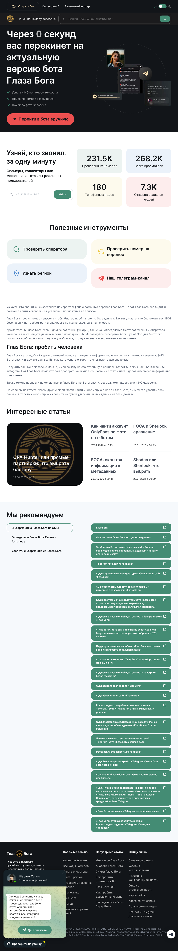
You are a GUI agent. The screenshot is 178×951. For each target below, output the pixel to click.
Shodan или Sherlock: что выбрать (146, 465)
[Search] (165, 19)
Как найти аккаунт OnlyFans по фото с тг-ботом (109, 432)
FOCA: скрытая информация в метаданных (106, 465)
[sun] (155, 6)
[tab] (40, 539)
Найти (62, 194)
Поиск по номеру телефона (37, 19)
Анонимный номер (77, 6)
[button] (63, 873)
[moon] (169, 6)
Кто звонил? (50, 6)
